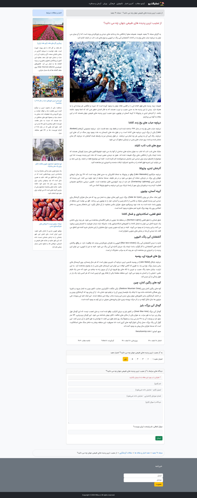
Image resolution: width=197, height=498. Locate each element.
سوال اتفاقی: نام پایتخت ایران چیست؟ (147, 426)
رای (125, 359)
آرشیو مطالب (140, 3)
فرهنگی (112, 3)
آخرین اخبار (129, 3)
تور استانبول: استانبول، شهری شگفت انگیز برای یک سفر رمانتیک (48, 165)
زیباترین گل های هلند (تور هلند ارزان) (49, 43)
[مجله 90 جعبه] (156, 3)
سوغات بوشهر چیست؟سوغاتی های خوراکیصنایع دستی (50, 225)
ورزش (105, 3)
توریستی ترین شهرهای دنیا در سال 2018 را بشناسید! (48, 102)
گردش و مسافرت (95, 3)
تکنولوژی (120, 3)
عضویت (159, 484)
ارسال (159, 438)
